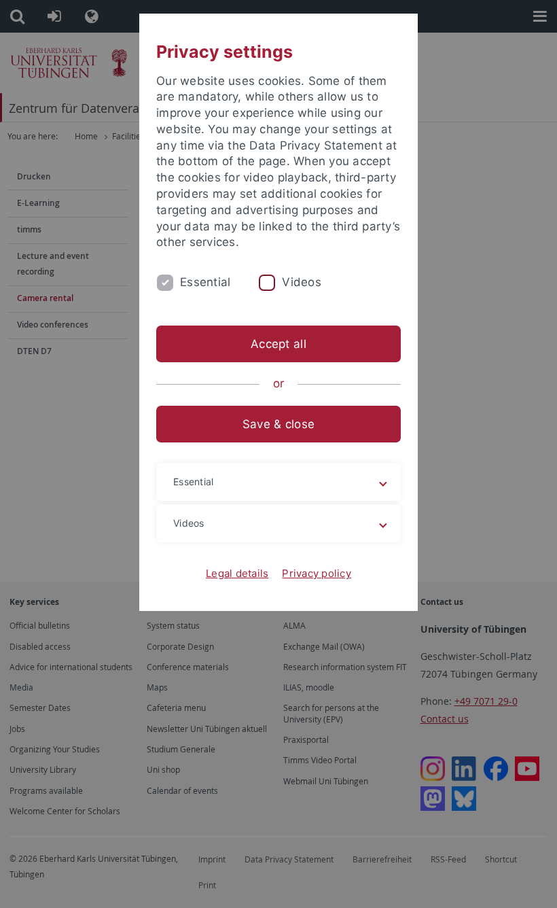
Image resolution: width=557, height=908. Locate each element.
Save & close (278, 424)
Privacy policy (316, 573)
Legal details (237, 573)
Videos (301, 282)
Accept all (278, 344)
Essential (205, 282)
